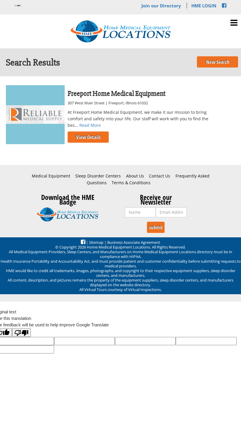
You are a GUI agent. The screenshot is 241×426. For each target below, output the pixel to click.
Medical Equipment (51, 176)
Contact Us (159, 176)
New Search (217, 61)
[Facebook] (224, 6)
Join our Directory (161, 6)
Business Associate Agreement (133, 242)
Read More (90, 125)
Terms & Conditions (131, 182)
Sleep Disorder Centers (98, 176)
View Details (88, 137)
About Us (135, 176)
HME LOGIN (203, 6)
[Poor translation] (21, 332)
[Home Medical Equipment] (67, 214)
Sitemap (96, 242)
